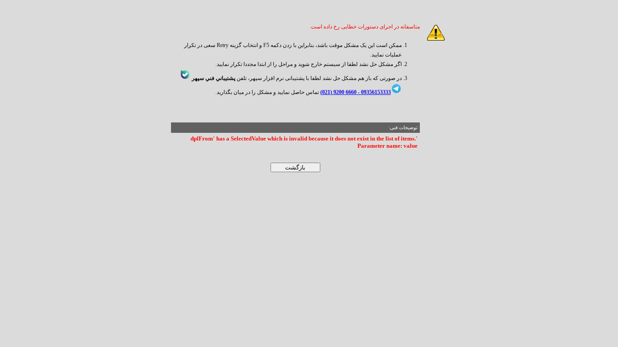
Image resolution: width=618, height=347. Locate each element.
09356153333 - (374, 92)
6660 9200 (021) (338, 92)
